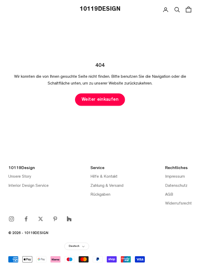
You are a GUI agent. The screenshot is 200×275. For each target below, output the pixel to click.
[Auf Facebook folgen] (26, 219)
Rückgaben (100, 195)
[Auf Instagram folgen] (11, 219)
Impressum (175, 177)
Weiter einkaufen (100, 100)
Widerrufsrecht (178, 204)
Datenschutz (176, 186)
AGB (169, 195)
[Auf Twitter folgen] (41, 219)
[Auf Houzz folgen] (69, 218)
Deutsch (74, 246)
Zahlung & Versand (106, 186)
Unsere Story (19, 177)
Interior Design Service (28, 186)
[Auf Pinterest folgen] (55, 219)
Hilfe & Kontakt (103, 177)
